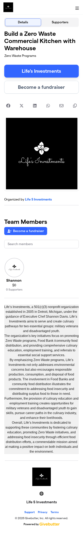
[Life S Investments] (8, 7)
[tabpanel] (41, 242)
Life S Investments (38, 199)
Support (29, 512)
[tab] (23, 22)
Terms (55, 512)
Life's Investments (41, 71)
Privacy (42, 512)
